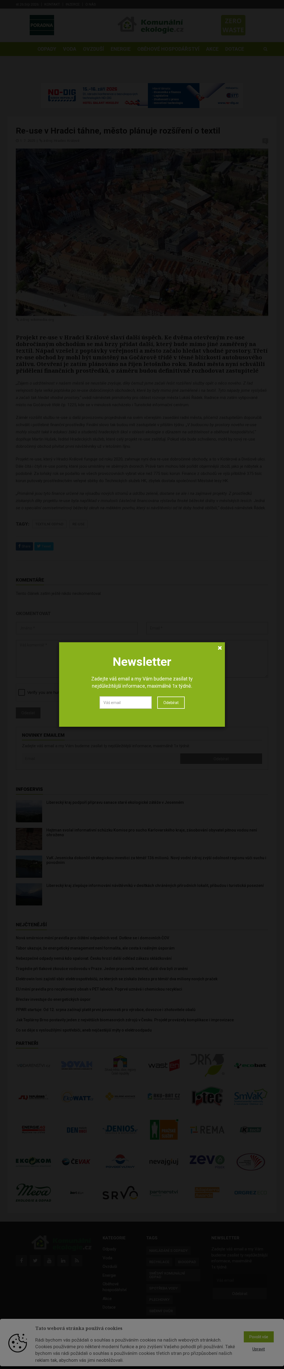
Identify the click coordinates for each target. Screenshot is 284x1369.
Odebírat (171, 702)
